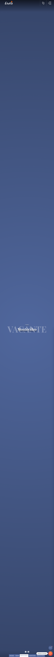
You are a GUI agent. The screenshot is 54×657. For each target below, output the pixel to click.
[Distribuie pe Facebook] (28, 652)
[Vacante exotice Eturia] (8, 2)
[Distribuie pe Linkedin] (25, 652)
